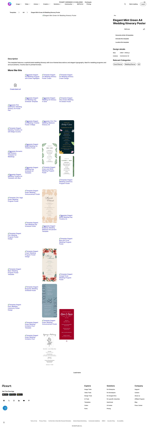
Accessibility (120, 421)
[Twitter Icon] (9, 400)
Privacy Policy (42, 421)
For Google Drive (111, 396)
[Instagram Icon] (14, 400)
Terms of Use (34, 421)
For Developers (111, 392)
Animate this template (122, 38)
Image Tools (88, 389)
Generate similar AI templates (124, 35)
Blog (136, 402)
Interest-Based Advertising (79, 421)
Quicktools (110, 402)
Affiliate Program (139, 399)
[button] (19, 4)
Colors (86, 405)
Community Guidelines (94, 421)
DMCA (103, 421)
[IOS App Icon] (5, 395)
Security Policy (111, 421)
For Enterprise (111, 389)
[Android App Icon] (12, 395)
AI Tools (86, 399)
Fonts (86, 408)
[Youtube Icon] (24, 400)
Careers (137, 392)
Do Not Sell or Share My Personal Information (60, 421)
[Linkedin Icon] (19, 400)
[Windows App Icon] (20, 395)
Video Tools (87, 392)
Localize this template (122, 42)
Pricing (109, 408)
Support (137, 389)
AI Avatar (109, 405)
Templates (87, 402)
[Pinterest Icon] (29, 400)
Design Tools (88, 396)
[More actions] (37, 76)
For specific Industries (113, 399)
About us (137, 396)
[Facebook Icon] (4, 400)
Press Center (138, 405)
